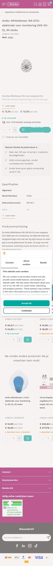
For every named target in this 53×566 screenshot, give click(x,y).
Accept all (27, 303)
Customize (26, 311)
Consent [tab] (10, 262)
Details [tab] (43, 262)
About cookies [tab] (26, 262)
